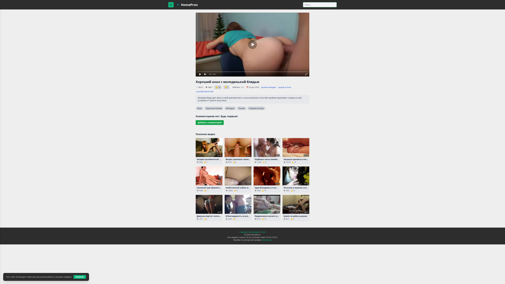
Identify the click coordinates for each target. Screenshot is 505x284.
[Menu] (171, 4)
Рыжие (242, 108)
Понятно (80, 277)
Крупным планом (214, 108)
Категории (254, 232)
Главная (243, 232)
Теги (263, 232)
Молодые (230, 108)
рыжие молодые (268, 87)
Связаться (267, 240)
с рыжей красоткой (204, 91)
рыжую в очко (284, 87)
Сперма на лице (256, 108)
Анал (199, 108)
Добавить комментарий (210, 122)
